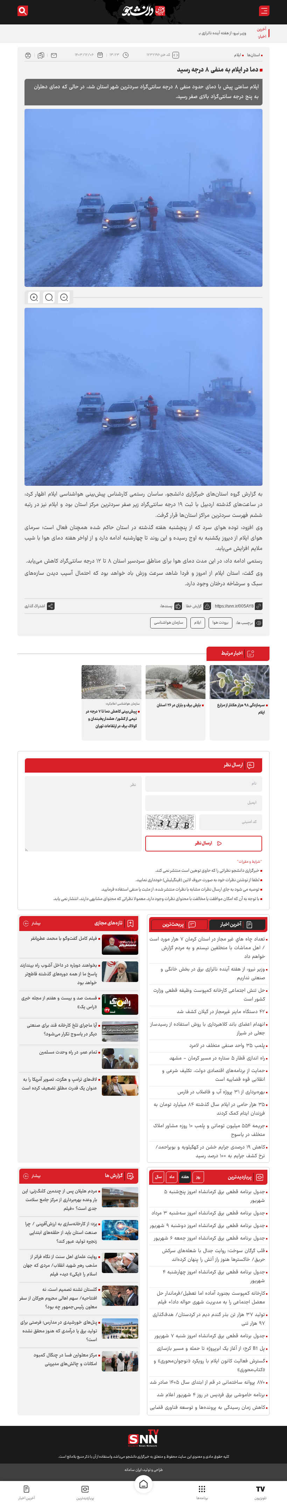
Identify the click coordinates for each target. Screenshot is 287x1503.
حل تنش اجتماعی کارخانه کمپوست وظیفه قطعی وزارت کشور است (209, 995)
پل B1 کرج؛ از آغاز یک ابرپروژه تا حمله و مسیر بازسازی (211, 1349)
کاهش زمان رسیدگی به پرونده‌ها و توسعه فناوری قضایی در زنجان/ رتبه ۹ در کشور (207, 1412)
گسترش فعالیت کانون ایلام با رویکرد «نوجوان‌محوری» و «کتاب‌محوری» (209, 1366)
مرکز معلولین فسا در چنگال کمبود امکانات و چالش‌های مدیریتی (65, 1359)
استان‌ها (253, 55)
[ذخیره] (40, 55)
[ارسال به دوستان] (53, 55)
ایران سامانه (133, 1470)
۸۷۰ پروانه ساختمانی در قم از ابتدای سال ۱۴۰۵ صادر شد (207, 1382)
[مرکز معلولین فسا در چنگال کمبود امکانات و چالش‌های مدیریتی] (120, 1361)
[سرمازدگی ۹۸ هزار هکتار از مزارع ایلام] (240, 682)
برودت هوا (220, 622)
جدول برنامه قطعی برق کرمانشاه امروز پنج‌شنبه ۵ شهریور (214, 1196)
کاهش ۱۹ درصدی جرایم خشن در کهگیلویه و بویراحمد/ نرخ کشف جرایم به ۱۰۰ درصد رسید (210, 1152)
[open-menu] (264, 11)
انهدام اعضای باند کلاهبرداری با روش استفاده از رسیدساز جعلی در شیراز (207, 1029)
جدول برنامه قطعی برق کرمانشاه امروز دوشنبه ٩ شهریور (207, 1226)
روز (198, 1177)
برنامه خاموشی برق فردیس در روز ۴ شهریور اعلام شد (211, 1395)
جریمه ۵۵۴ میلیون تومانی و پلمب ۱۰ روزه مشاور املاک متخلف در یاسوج (209, 1130)
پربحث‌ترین (173, 924)
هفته (185, 1177)
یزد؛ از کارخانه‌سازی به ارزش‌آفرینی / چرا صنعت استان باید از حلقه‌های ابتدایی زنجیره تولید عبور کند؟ (61, 1233)
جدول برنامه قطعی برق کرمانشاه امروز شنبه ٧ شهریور (210, 1336)
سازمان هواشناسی (168, 622)
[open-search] (23, 11)
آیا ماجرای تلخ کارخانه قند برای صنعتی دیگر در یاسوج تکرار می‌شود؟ (62, 1030)
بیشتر (32, 923)
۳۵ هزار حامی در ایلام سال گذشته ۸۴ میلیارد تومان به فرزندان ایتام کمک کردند (209, 1109)
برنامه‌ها (202, 1498)
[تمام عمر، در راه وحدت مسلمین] (120, 1058)
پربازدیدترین (85, 1498)
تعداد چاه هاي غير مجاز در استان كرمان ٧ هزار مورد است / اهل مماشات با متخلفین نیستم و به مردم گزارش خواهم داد (207, 948)
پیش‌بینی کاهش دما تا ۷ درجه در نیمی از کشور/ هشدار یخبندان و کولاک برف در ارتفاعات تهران (111, 719)
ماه (171, 1177)
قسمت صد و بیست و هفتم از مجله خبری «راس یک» (59, 1002)
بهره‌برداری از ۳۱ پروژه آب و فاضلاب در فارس (221, 1092)
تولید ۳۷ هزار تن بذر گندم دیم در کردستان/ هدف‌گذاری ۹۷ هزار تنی (209, 1319)
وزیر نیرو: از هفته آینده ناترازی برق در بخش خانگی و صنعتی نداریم (196, 33)
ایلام (237, 55)
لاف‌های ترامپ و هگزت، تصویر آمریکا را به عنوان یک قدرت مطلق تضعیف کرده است (59, 1084)
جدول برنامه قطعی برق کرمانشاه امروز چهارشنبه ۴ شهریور (214, 1277)
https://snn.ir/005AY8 (234, 606)
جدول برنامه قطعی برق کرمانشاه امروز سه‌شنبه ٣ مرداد (208, 1213)
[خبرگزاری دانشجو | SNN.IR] (143, 11)
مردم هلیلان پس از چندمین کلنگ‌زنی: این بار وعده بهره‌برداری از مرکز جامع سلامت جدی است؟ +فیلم (59, 1200)
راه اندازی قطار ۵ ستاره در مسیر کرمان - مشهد (217, 1058)
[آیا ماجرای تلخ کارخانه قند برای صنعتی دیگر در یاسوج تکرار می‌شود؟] (120, 1031)
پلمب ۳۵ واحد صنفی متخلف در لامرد (227, 1046)
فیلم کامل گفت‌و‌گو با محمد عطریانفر (64, 939)
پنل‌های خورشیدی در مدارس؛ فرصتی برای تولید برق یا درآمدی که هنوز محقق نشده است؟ (58, 1331)
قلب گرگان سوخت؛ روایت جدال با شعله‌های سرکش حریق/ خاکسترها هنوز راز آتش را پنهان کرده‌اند (213, 1255)
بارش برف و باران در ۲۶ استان (179, 705)
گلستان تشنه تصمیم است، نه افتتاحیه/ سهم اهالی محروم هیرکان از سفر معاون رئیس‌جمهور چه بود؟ (58, 1298)
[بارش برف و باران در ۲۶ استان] (175, 682)
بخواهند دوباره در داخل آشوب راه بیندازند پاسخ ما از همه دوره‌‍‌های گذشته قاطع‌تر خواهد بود (58, 974)
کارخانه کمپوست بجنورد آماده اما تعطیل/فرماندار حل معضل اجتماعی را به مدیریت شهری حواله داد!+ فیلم (211, 1298)
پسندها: (166, 606)
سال (158, 1177)
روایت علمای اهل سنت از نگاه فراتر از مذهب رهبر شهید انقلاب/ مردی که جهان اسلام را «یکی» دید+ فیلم (60, 1266)
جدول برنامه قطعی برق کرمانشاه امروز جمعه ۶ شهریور (209, 1238)
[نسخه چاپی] (27, 55)
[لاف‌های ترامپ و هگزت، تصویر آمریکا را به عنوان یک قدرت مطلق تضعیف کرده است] (120, 1086)
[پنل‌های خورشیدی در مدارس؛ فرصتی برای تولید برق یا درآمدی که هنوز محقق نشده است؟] (120, 1328)
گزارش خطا (194, 606)
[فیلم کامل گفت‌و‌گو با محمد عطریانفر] (120, 945)
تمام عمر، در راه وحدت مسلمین (68, 1052)
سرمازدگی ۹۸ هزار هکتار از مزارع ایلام (241, 709)
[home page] (143, 1484)
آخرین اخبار (230, 924)
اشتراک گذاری (34, 606)
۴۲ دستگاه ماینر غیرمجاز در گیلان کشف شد (221, 1012)
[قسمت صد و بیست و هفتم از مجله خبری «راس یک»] (120, 1004)
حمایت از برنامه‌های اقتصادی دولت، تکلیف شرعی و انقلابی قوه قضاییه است (213, 1075)
